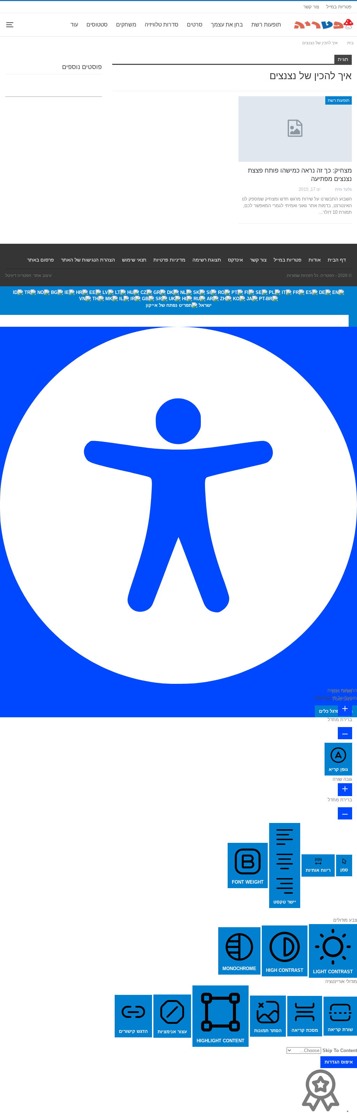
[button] (353, 321)
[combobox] (178, 300)
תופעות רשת (266, 25)
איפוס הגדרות (339, 1062)
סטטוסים (97, 25)
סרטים (195, 25)
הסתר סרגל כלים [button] (336, 711)
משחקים (126, 25)
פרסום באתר (40, 260)
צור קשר (311, 6)
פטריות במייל (338, 6)
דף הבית (337, 260)
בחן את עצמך (227, 25)
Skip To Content (339, 1050)
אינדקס (235, 260)
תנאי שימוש (134, 260)
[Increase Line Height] (345, 789)
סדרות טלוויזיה (161, 25)
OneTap (323, 698)
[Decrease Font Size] (345, 733)
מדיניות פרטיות (169, 260)
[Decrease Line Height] (345, 813)
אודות (315, 260)
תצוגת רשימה (206, 260)
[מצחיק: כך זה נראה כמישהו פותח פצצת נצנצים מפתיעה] (295, 129)
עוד (74, 25)
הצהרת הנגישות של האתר (88, 260)
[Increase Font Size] (345, 709)
